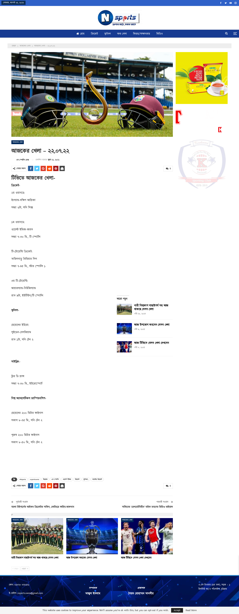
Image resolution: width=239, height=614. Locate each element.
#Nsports (23, 479)
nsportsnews (34, 479)
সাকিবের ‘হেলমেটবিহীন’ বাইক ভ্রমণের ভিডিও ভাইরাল (147, 507)
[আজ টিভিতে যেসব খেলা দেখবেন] (124, 346)
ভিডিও (159, 34)
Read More (191, 610)
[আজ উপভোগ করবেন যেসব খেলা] (124, 328)
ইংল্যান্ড (45, 479)
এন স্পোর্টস (55, 479)
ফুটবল (107, 34)
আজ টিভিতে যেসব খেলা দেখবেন (151, 343)
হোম (82, 34)
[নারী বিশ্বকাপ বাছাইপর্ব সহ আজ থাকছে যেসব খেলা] (124, 309)
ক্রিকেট (94, 34)
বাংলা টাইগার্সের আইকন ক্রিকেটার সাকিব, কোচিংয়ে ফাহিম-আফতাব (42, 507)
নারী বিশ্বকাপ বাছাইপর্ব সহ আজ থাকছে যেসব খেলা (151, 307)
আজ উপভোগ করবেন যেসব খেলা (152, 325)
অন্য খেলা (122, 34)
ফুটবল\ (85, 479)
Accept (177, 610)
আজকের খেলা (18, 142)
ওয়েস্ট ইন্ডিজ (67, 479)
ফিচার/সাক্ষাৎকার (141, 34)
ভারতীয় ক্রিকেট (97, 479)
